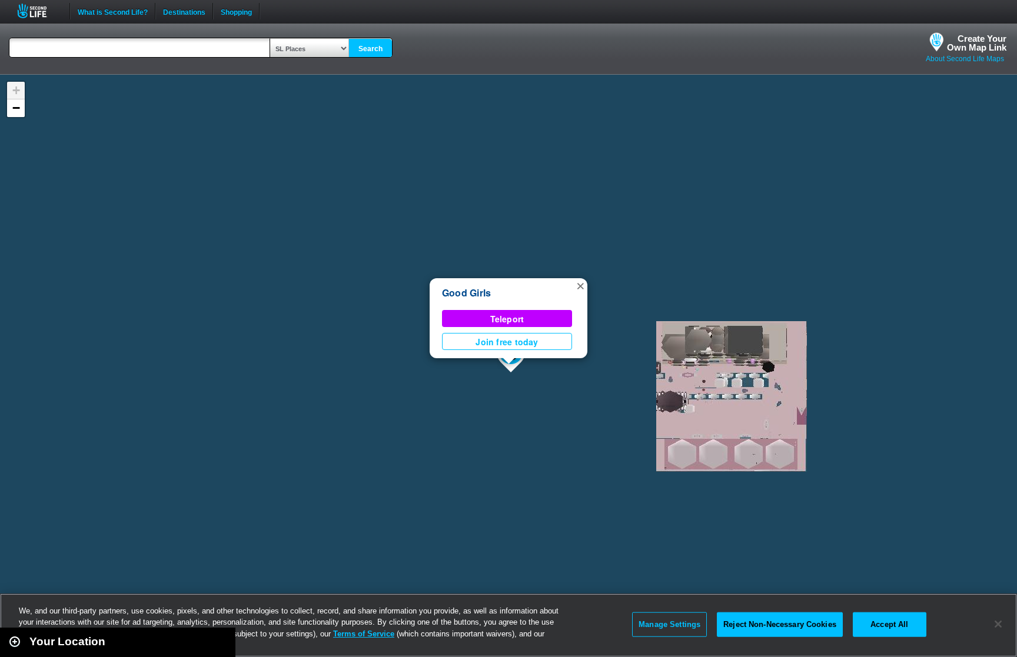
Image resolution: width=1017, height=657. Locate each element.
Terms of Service (363, 633)
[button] (580, 285)
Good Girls (466, 292)
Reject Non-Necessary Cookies (779, 624)
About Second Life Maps (965, 59)
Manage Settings (669, 624)
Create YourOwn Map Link (976, 43)
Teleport (507, 319)
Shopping (236, 11)
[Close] (998, 624)
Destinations (184, 11)
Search (370, 49)
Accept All (889, 624)
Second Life (38, 11)
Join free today (507, 342)
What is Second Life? (113, 11)
